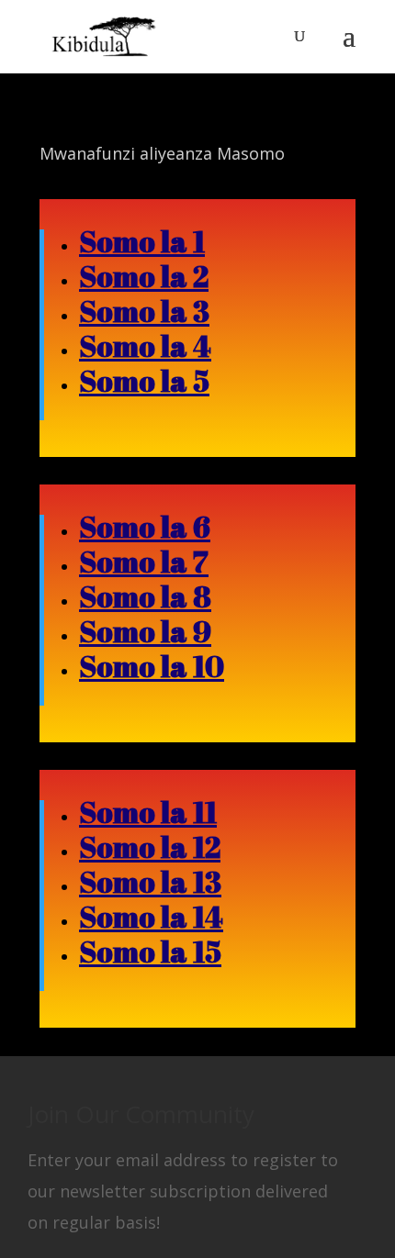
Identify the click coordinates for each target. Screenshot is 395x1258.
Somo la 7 (144, 561)
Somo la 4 (145, 345)
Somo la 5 (144, 380)
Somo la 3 (144, 310)
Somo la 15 (150, 951)
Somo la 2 (144, 275)
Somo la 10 (151, 665)
